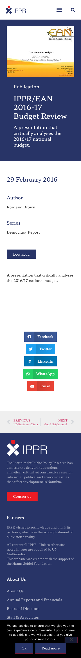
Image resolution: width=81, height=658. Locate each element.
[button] (59, 7)
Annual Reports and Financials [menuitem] (34, 599)
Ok (24, 648)
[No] (71, 640)
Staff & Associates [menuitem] (23, 617)
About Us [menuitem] (15, 590)
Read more (51, 648)
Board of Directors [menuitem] (23, 608)
